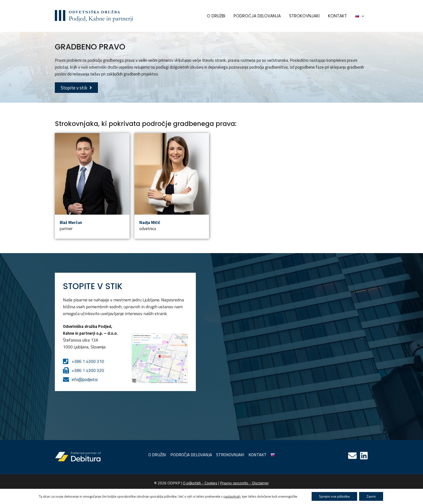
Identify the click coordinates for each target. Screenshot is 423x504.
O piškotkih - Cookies (200, 483)
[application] (361, 16)
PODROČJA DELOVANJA (257, 16)
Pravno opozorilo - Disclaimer (244, 483)
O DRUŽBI (216, 16)
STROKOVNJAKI (304, 16)
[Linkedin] (364, 455)
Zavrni (371, 496)
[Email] (352, 455)
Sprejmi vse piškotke (334, 496)
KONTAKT (337, 16)
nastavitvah (231, 496)
